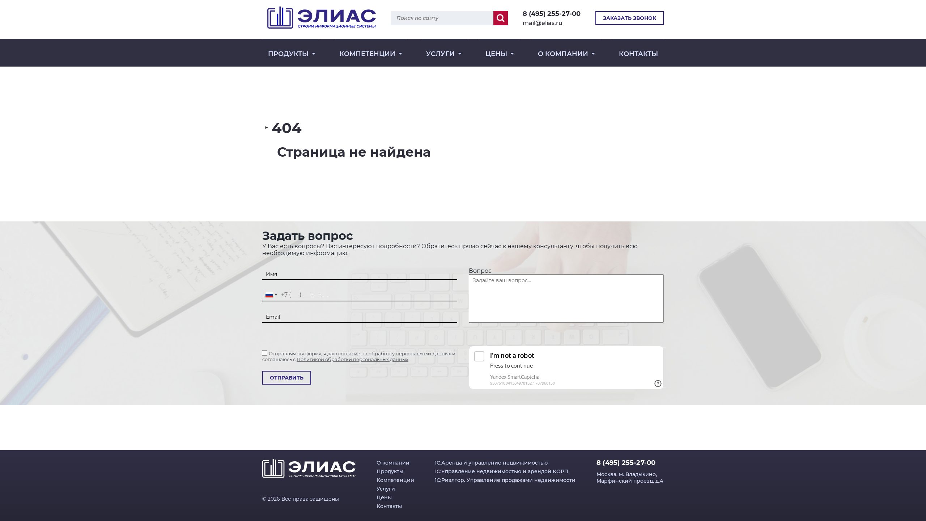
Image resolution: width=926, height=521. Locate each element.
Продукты (288, 54)
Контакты (638, 54)
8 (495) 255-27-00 (552, 14)
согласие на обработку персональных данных (394, 353)
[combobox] (271, 295)
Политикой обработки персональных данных (352, 359)
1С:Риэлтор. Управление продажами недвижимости (505, 480)
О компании (563, 54)
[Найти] (500, 18)
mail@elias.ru (542, 23)
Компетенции (367, 54)
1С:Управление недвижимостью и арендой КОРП (502, 471)
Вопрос (480, 270)
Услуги (440, 54)
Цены (496, 54)
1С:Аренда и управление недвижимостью (491, 462)
